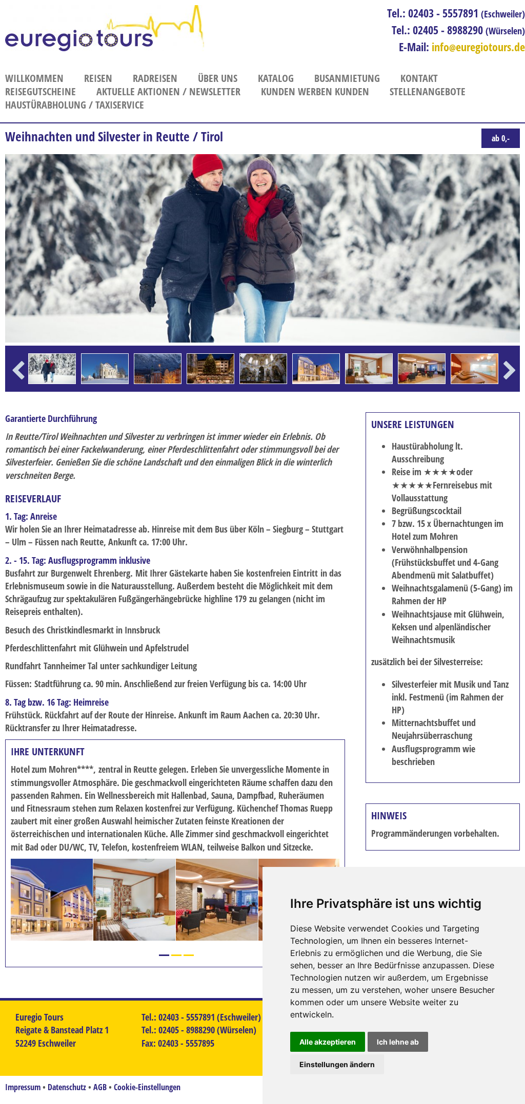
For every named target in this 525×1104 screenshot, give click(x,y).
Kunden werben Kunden (315, 91)
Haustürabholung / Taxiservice (74, 105)
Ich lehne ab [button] (398, 1041)
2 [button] (176, 955)
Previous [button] (18, 385)
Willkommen (34, 78)
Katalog (276, 78)
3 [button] (189, 955)
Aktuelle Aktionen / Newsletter (168, 91)
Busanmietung (347, 78)
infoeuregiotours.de (478, 46)
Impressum (23, 1087)
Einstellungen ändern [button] (337, 1064)
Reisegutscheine (40, 91)
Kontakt (419, 78)
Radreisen (155, 78)
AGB (100, 1087)
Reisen (98, 78)
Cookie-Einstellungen (147, 1087)
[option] (52, 369)
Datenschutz (67, 1087)
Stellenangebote (428, 91)
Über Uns (217, 78)
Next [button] (510, 385)
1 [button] (164, 955)
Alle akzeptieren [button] (327, 1041)
